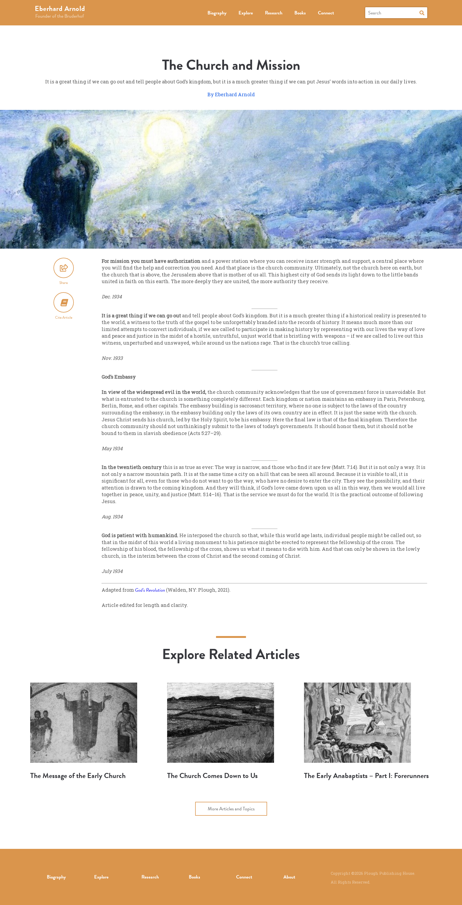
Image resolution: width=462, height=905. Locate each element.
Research (273, 12)
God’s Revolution (150, 590)
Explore (245, 12)
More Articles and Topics (231, 808)
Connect (326, 12)
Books (300, 12)
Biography (216, 12)
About (289, 876)
